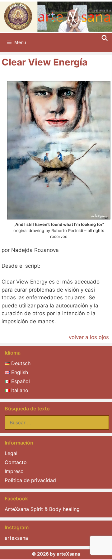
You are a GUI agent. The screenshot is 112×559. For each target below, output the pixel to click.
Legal (11, 453)
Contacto (16, 462)
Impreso (14, 471)
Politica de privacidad (30, 480)
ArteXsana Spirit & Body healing (42, 509)
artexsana (16, 538)
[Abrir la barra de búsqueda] (104, 38)
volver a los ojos (89, 337)
